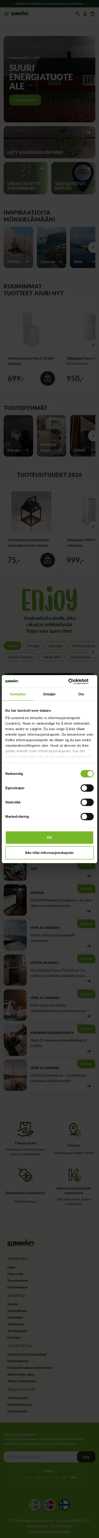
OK (49, 837)
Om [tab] (81, 694)
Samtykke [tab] (18, 694)
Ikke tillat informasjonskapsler (49, 853)
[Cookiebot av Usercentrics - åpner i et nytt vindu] (73, 682)
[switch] (87, 788)
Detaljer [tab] (49, 694)
